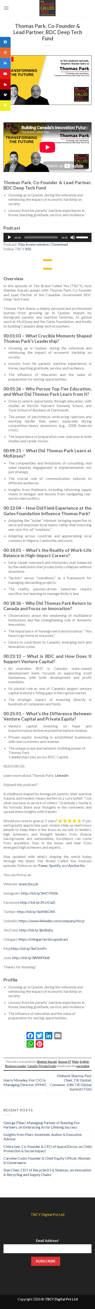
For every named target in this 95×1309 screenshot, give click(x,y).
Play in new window (33, 244)
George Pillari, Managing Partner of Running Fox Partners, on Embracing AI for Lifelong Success (41, 1124)
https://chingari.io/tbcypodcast (43, 939)
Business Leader (15, 1066)
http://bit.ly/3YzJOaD (38, 902)
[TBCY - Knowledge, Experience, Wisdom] (47, 8)
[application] (47, 237)
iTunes (42, 865)
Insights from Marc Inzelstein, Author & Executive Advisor (42, 1136)
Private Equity (47, 1066)
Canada (32, 1066)
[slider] (82, 237)
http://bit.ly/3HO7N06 (39, 893)
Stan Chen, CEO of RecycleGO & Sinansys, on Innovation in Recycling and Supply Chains (47, 1172)
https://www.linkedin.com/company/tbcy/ (52, 921)
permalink (82, 1066)
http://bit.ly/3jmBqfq (36, 930)
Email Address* (47, 1241)
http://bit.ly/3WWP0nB (31, 957)
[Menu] (6, 8)
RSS (28, 249)
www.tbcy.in (28, 884)
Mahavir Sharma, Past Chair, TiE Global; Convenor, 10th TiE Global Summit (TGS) (71, 1082)
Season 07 (64, 1062)
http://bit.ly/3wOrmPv (29, 948)
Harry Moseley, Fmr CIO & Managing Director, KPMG (24, 1082)
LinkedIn (61, 775)
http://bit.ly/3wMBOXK (36, 911)
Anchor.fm (76, 865)
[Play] (9, 237)
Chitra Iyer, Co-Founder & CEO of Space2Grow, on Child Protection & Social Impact (47, 1148)
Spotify (54, 865)
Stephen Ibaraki (47, 1062)
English (84, 1062)
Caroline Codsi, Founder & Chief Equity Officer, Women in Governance (46, 1160)
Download (59, 244)
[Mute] (72, 237)
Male (75, 1062)
